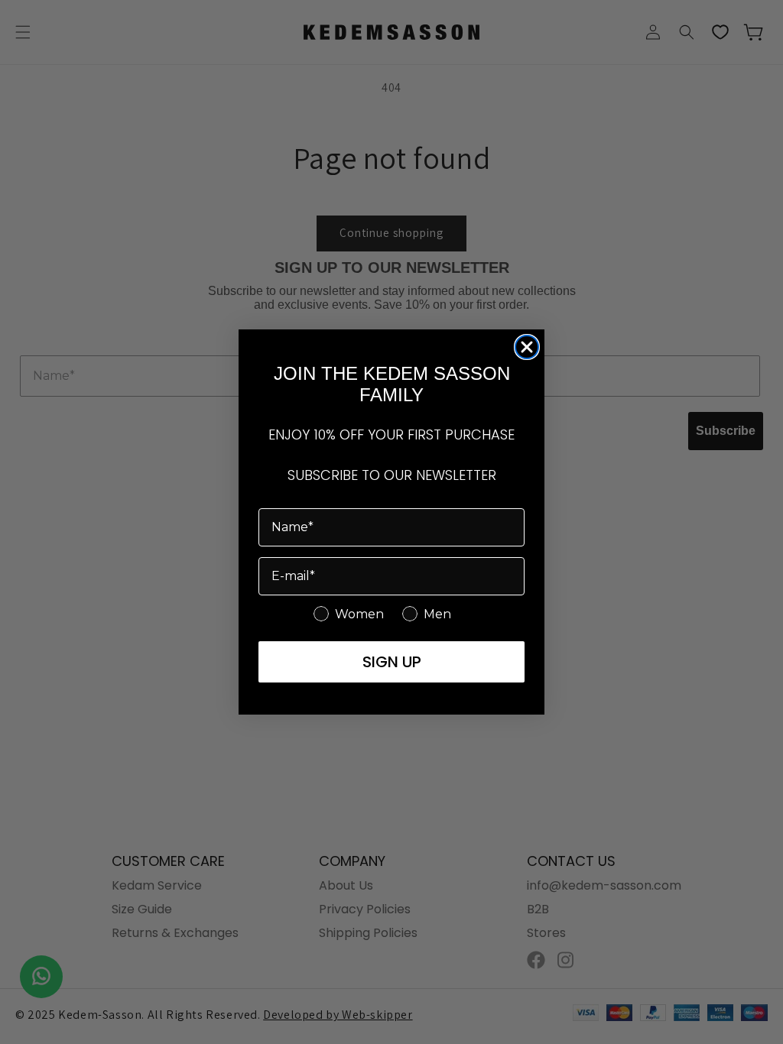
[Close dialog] (526, 347)
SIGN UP (391, 662)
